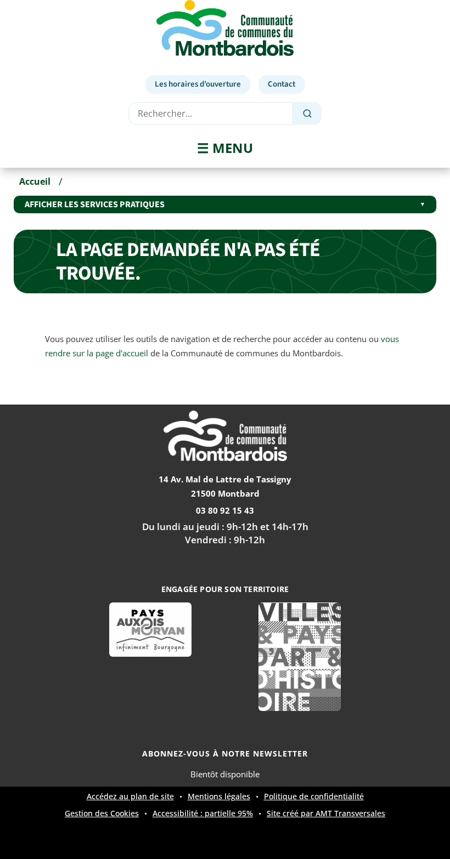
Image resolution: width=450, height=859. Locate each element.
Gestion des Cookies (102, 813)
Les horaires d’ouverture (198, 84)
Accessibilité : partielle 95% (203, 813)
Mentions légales (219, 796)
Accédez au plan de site (130, 796)
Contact (281, 84)
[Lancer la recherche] (307, 113)
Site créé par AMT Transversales (326, 813)
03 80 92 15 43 (225, 510)
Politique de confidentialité (314, 796)
